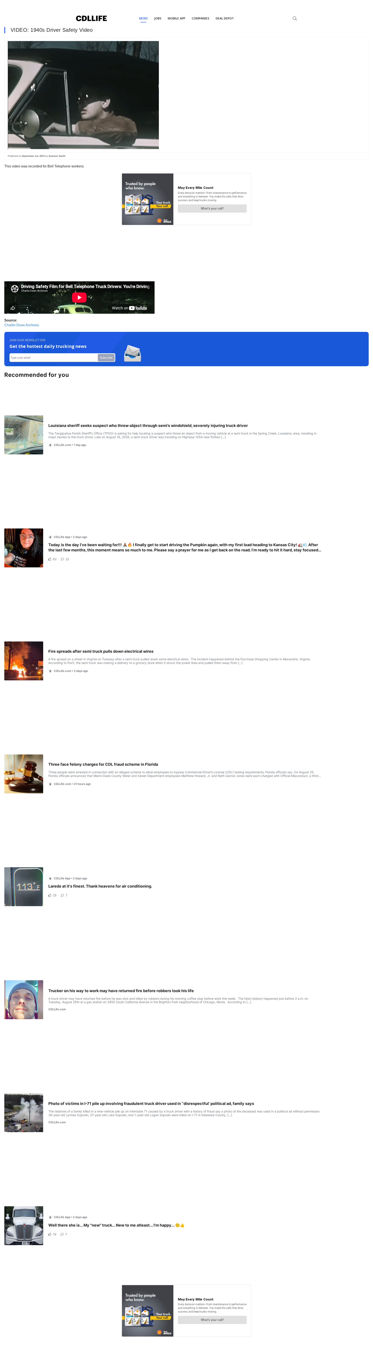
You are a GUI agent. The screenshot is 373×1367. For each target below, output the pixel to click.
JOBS (157, 18)
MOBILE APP (176, 18)
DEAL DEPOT (225, 18)
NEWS (143, 18)
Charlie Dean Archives (21, 325)
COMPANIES (200, 18)
